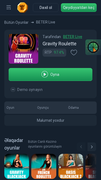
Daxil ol (46, 7)
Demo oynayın (30, 89)
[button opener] (8, 7)
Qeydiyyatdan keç (79, 7)
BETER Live (72, 37)
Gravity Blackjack (17, 166)
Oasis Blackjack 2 (72, 166)
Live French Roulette (44, 166)
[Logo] (24, 7)
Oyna (55, 74)
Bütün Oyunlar (16, 22)
